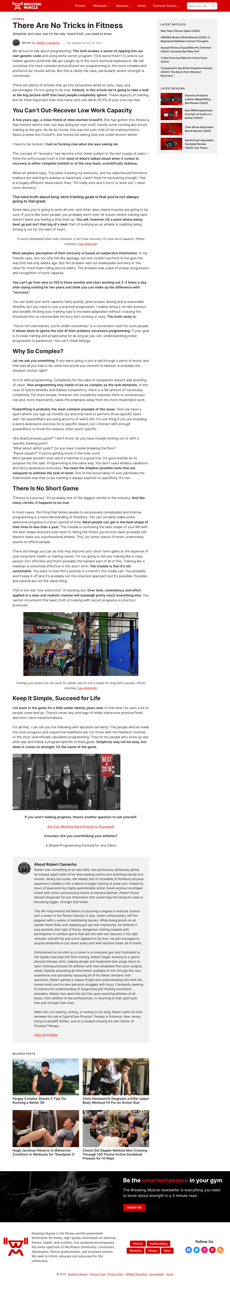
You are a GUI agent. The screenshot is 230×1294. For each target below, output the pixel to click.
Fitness (18, 18)
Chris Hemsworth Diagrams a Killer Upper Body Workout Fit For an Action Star (116, 1100)
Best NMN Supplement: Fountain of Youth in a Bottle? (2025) (199, 114)
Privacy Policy (115, 1274)
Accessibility (157, 1274)
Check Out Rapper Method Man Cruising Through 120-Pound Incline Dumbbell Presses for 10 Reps (115, 1154)
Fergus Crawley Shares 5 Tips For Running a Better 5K (39, 1100)
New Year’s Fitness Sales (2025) (180, 30)
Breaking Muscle (78, 1274)
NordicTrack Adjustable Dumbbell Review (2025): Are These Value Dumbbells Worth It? (199, 148)
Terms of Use (97, 1274)
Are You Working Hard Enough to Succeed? (80, 826)
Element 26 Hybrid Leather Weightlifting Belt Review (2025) (198, 99)
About (169, 1274)
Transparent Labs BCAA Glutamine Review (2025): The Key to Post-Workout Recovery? (186, 72)
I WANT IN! (134, 1207)
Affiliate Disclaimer (137, 1274)
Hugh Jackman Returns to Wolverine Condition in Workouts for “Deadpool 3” (44, 1152)
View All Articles (46, 1035)
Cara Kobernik (86, 244)
